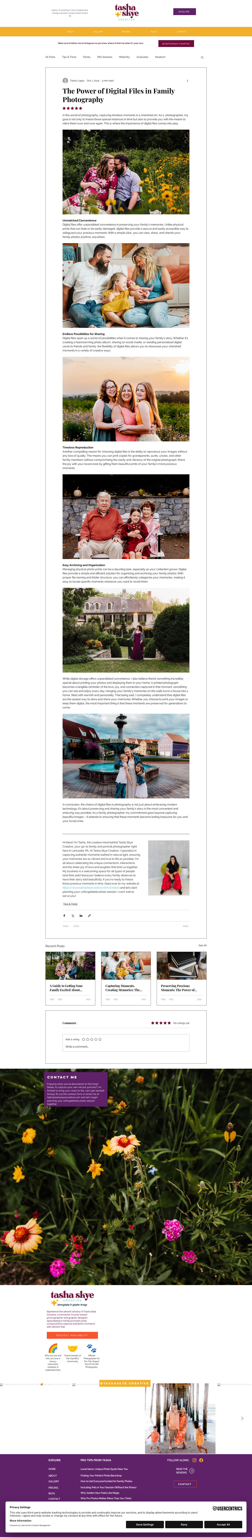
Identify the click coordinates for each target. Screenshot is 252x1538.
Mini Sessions (104, 57)
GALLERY (54, 1476)
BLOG (52, 1488)
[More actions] (187, 81)
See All (203, 945)
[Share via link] (89, 915)
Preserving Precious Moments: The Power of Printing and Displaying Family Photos (178, 988)
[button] (202, 57)
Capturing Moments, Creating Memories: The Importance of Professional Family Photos (124, 988)
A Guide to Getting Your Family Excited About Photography (66, 988)
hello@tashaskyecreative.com (63, 1092)
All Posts (50, 57)
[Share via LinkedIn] (81, 915)
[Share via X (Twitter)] (72, 915)
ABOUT (53, 1471)
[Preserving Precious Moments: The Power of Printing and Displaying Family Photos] (181, 966)
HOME (52, 1464)
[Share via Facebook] (64, 915)
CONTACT (54, 1494)
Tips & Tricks (69, 57)
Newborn (160, 57)
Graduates (142, 57)
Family (87, 57)
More (175, 57)
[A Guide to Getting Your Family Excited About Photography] (70, 966)
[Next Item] (242, 1413)
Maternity (124, 57)
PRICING (53, 1483)
